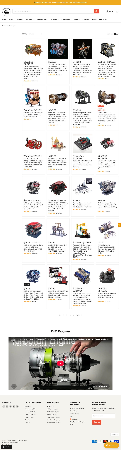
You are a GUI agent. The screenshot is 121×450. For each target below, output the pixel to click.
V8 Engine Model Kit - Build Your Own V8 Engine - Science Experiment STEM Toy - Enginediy (33, 248)
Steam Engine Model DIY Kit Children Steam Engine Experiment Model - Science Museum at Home (58, 294)
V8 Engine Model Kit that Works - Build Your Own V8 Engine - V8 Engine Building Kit (107, 206)
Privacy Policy (29, 417)
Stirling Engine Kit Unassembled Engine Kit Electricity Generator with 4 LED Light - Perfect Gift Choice (107, 249)
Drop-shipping (51, 414)
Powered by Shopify (8, 444)
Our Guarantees (30, 412)
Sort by (24, 34)
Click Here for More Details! (78, 2)
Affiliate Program (52, 409)
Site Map (27, 420)
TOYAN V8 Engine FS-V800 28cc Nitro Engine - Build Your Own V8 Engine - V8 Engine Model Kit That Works (107, 165)
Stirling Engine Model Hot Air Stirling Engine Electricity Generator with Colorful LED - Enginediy (57, 248)
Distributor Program (53, 412)
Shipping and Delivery (77, 408)
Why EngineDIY (30, 409)
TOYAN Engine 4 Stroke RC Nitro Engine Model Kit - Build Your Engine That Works (107, 296)
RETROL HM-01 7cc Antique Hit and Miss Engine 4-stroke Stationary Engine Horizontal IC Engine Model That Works (33, 163)
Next (78, 315)
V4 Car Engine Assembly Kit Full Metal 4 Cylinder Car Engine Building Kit (33, 115)
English (113, 434)
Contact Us (50, 406)
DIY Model (29, 20)
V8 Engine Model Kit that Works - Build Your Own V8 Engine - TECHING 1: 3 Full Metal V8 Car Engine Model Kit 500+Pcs (57, 68)
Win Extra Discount (53, 420)
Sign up (97, 422)
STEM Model (66, 20)
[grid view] (114, 34)
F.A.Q (71, 416)
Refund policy (23, 440)
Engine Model (42, 20)
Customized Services (53, 423)
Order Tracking (74, 414)
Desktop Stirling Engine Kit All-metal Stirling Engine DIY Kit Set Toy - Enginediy (82, 205)
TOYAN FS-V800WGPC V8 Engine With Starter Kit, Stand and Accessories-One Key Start (82, 164)
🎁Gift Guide (74, 419)
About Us (102, 20)
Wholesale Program (53, 417)
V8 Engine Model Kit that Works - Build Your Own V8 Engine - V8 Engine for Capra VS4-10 (33, 206)
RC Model (54, 20)
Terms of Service (30, 414)
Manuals (27, 423)
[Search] (96, 11)
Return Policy (74, 411)
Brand (19, 20)
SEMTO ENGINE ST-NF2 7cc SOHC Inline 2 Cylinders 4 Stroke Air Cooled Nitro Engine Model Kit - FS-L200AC (58, 207)
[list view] (117, 34)
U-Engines (85, 20)
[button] (109, 11)
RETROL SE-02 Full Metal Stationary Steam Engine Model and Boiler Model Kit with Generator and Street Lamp (57, 163)
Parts (76, 20)
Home (4, 20)
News (94, 20)
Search (4, 440)
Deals (11, 20)
